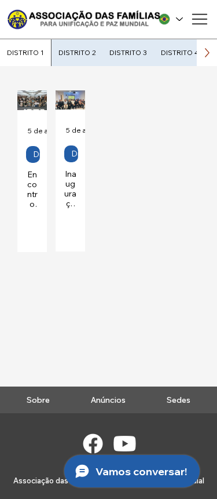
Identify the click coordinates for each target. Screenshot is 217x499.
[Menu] (199, 19)
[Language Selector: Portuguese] (170, 19)
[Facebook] (93, 444)
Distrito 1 (36, 154)
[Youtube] (125, 444)
